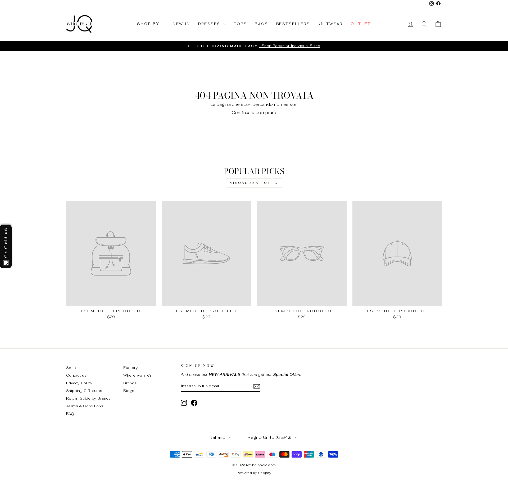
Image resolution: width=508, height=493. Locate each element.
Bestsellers (293, 24)
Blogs (128, 390)
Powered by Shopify (254, 473)
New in (181, 24)
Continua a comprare (254, 112)
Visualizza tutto (254, 183)
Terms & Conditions (84, 406)
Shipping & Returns (84, 390)
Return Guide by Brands (88, 398)
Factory (130, 367)
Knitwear (330, 24)
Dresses (210, 24)
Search (73, 367)
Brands (130, 383)
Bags (261, 24)
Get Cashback (5, 243)
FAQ (70, 413)
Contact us (76, 375)
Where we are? (137, 375)
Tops (240, 24)
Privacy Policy (79, 383)
